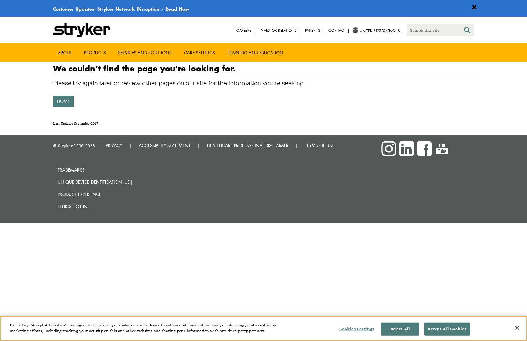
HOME (63, 101)
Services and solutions (145, 53)
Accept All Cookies (447, 329)
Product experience (79, 194)
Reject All (400, 329)
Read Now (177, 9)
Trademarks (71, 170)
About (65, 53)
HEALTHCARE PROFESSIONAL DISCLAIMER (248, 145)
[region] (263, 328)
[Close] (517, 328)
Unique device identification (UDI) (95, 182)
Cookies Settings (356, 329)
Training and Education (255, 53)
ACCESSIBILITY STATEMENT (165, 145)
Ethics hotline (74, 206)
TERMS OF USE (319, 145)
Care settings (199, 53)
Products (95, 53)
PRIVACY (114, 145)
